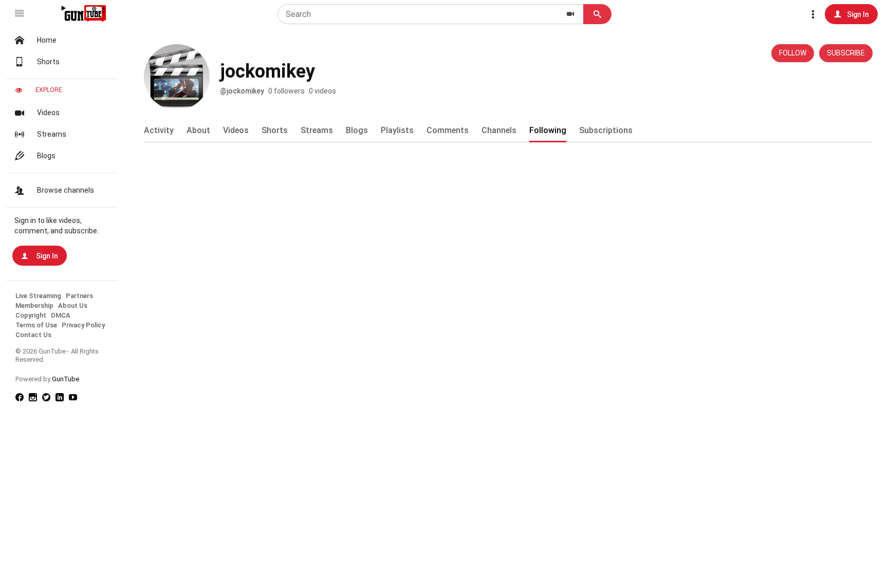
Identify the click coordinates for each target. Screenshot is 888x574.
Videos (48, 112)
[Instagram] (35, 398)
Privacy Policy (83, 325)
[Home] (82, 13)
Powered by (47, 379)
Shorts (48, 62)
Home (47, 40)
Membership (34, 305)
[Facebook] (22, 398)
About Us (72, 305)
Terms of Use (36, 325)
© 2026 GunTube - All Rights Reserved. (57, 355)
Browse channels (65, 190)
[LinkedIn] (62, 398)
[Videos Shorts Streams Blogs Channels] (570, 14)
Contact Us (33, 335)
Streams (51, 134)
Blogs (46, 156)
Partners (79, 296)
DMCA (60, 315)
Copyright (30, 315)
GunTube (65, 379)
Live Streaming (38, 296)
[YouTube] (75, 398)
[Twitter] (48, 398)
